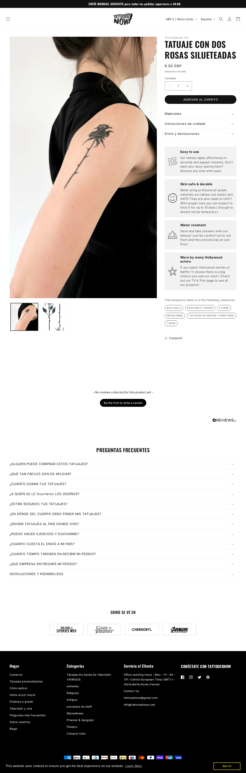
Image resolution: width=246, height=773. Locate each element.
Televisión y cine (21, 708)
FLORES (224, 307)
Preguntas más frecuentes (27, 715)
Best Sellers (174, 307)
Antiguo (72, 699)
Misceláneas (75, 713)
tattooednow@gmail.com (141, 697)
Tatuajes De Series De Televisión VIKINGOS (89, 677)
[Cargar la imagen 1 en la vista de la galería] (24, 317)
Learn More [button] (133, 766)
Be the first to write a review (123, 403)
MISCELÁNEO (175, 315)
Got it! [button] (227, 766)
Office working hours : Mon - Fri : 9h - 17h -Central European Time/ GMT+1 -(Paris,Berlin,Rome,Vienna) (149, 679)
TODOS (171, 323)
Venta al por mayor (23, 694)
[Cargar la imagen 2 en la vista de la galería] (53, 317)
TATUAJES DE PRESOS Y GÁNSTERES (211, 315)
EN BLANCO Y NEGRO (200, 307)
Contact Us (131, 691)
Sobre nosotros (20, 722)
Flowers (72, 726)
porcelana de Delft (79, 706)
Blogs (13, 728)
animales (73, 686)
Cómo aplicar (18, 688)
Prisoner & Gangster (80, 720)
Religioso (73, 693)
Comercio (16, 674)
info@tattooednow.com (139, 704)
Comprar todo (76, 733)
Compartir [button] (176, 338)
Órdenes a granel (21, 701)
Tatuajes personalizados (26, 681)
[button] (8, 19)
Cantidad (170, 78)
